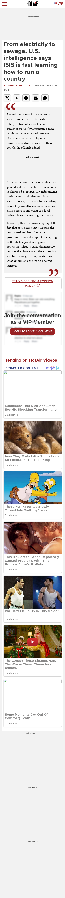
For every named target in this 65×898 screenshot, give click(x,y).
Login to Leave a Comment (32, 331)
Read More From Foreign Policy (32, 283)
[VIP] (58, 4)
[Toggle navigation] (4, 4)
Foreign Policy (18, 85)
